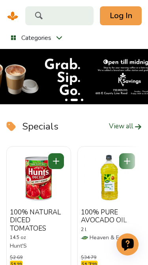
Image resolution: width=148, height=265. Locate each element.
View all (122, 126)
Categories (36, 38)
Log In (121, 15)
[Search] (39, 16)
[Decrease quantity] (56, 161)
